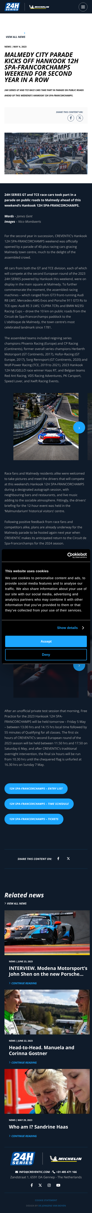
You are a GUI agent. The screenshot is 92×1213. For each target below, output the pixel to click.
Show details (67, 628)
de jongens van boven (52, 1205)
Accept (46, 641)
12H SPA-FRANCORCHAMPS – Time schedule (39, 804)
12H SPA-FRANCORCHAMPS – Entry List (36, 788)
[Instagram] (50, 1185)
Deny (46, 654)
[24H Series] (26, 6)
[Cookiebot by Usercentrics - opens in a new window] (67, 555)
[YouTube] (58, 1185)
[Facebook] (32, 1185)
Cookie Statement (46, 1200)
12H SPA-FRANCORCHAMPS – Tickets (34, 819)
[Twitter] (40, 1185)
